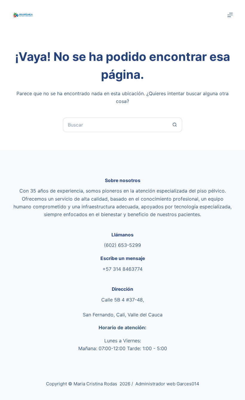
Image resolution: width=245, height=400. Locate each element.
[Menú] (230, 15)
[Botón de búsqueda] (174, 124)
